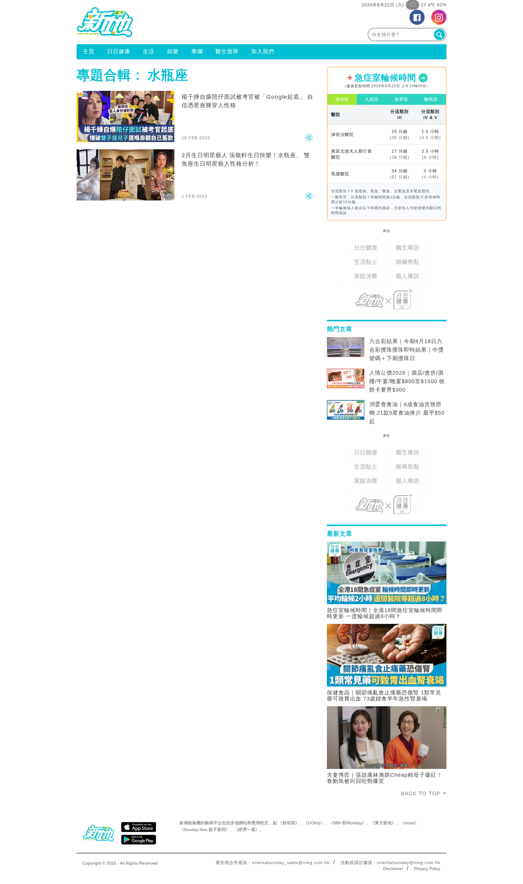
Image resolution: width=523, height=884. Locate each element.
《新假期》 (288, 822)
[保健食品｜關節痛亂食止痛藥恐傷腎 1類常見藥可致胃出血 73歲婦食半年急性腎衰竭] (386, 655)
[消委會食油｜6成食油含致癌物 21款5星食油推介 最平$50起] (345, 410)
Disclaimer (393, 868)
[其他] (309, 140)
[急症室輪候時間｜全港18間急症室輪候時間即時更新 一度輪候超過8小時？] (386, 572)
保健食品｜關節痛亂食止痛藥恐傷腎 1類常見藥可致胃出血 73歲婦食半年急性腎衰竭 (384, 696)
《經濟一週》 (246, 829)
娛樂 (173, 51)
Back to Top (421, 793)
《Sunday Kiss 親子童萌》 (204, 829)
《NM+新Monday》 (347, 822)
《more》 (409, 822)
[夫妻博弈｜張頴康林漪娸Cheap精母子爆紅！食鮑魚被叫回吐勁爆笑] (386, 737)
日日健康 (118, 51)
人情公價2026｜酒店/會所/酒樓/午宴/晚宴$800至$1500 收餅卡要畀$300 (407, 381)
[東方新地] (169, 22)
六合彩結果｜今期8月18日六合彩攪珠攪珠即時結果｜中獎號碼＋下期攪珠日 (406, 349)
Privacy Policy (427, 868)
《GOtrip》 (314, 822)
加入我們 (262, 51)
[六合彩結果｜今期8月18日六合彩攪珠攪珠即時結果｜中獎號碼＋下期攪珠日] (345, 347)
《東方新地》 (383, 822)
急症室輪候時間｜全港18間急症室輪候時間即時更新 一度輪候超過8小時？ (385, 613)
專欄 (197, 51)
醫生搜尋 (226, 51)
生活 (148, 51)
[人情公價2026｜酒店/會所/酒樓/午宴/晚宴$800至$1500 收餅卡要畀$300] (345, 379)
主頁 (88, 51)
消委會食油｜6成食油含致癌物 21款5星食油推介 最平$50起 (407, 412)
